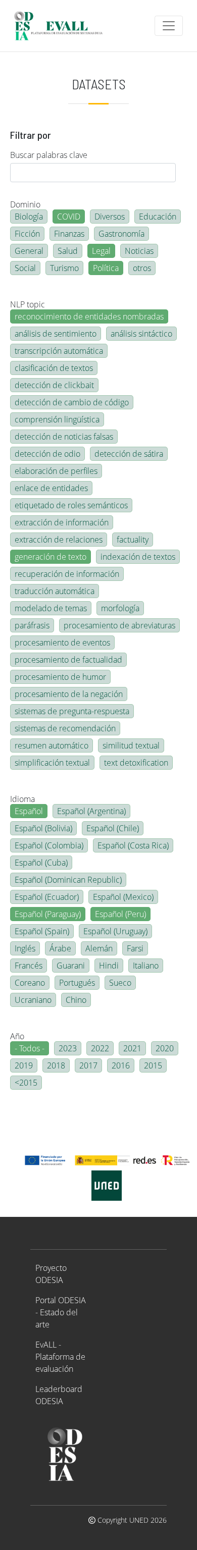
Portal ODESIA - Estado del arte (60, 1312)
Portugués (77, 982)
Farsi (135, 948)
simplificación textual (52, 762)
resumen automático (51, 745)
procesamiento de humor (60, 676)
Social (25, 268)
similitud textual (131, 745)
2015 (153, 1065)
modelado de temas (51, 608)
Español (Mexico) (123, 896)
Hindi (109, 965)
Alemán (99, 948)
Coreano (30, 982)
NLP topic (27, 304)
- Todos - (29, 1048)
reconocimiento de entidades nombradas (89, 316)
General (29, 250)
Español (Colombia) (49, 845)
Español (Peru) (120, 914)
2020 (165, 1048)
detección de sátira (128, 453)
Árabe (60, 948)
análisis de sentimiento (55, 333)
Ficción (27, 233)
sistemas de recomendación (65, 728)
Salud (68, 250)
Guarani (71, 965)
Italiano (146, 965)
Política (106, 268)
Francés (28, 965)
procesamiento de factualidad (68, 659)
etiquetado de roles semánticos (71, 505)
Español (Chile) (112, 828)
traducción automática (54, 591)
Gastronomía (121, 233)
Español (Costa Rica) (133, 845)
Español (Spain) (42, 931)
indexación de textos (138, 556)
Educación (157, 216)
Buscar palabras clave (48, 155)
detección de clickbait (54, 385)
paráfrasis (32, 625)
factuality (133, 539)
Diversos (109, 216)
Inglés (25, 948)
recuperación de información (67, 573)
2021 (132, 1048)
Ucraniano (33, 999)
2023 (68, 1048)
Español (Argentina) (91, 811)
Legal (101, 250)
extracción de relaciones (59, 539)
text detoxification (136, 762)
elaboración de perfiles (56, 470)
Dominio (25, 204)
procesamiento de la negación (69, 694)
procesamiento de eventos (62, 642)
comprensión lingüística (57, 419)
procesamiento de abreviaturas (119, 625)
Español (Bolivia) (43, 828)
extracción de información (62, 522)
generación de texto (50, 556)
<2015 (26, 1082)
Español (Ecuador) (47, 896)
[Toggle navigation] (169, 26)
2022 (100, 1048)
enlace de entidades (51, 488)
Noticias (139, 250)
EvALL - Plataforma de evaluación (60, 1356)
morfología (120, 608)
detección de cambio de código (72, 402)
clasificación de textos (54, 367)
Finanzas (69, 233)
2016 (121, 1065)
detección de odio (47, 453)
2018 (56, 1065)
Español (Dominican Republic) (68, 879)
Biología (29, 216)
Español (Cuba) (41, 862)
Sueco (120, 982)
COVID (68, 216)
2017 (88, 1065)
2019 (24, 1065)
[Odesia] (62, 25)
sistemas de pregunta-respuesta (72, 711)
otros (142, 268)
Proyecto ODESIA (51, 1274)
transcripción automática (59, 350)
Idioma (22, 799)
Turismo (64, 268)
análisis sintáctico (141, 333)
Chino (76, 999)
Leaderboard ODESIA (58, 1395)
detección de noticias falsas (64, 436)
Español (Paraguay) (48, 914)
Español (29, 811)
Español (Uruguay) (115, 931)
